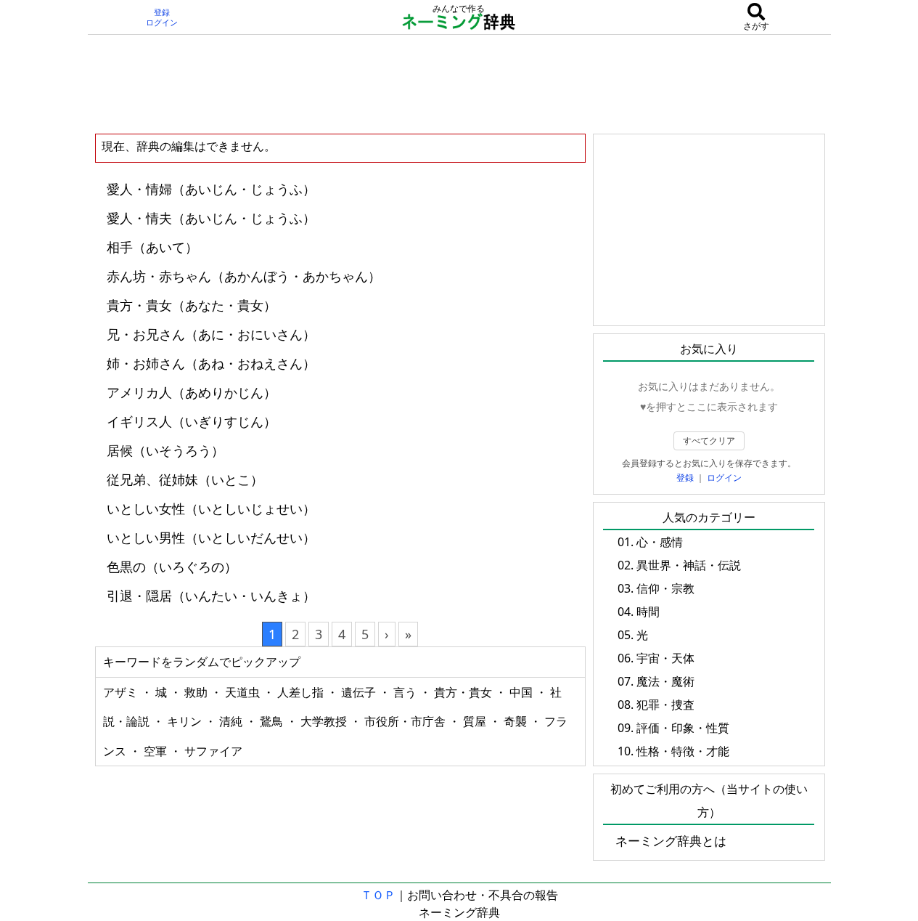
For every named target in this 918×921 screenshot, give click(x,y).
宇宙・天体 (665, 658)
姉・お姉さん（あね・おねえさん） (211, 363)
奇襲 (517, 721)
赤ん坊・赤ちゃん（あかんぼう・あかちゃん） (244, 276)
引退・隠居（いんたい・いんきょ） (211, 595)
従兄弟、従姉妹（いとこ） (185, 479)
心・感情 (659, 542)
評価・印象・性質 (682, 728)
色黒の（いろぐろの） (172, 566)
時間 (648, 612)
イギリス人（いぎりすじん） (191, 421)
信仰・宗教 (665, 588)
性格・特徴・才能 (682, 751)
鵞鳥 (273, 721)
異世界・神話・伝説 (688, 565)
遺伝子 (360, 692)
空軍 (157, 751)
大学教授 (325, 721)
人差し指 (302, 692)
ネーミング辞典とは (670, 840)
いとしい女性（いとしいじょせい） (211, 508)
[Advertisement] (459, 83)
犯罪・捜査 (665, 705)
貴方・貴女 (464, 692)
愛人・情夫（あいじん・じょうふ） (211, 218)
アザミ (122, 692)
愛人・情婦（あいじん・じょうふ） (211, 189)
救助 (197, 692)
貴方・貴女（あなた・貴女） (191, 305)
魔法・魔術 (665, 681)
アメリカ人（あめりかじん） (191, 392)
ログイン (162, 22)
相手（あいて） (152, 247)
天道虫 (244, 692)
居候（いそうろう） (165, 450)
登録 (162, 12)
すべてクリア (709, 440)
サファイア (213, 751)
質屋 (476, 721)
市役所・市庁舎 (406, 721)
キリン (186, 721)
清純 (232, 721)
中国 (522, 692)
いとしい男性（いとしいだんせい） (211, 537)
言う (406, 692)
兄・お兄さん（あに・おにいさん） (211, 334)
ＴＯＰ (378, 895)
